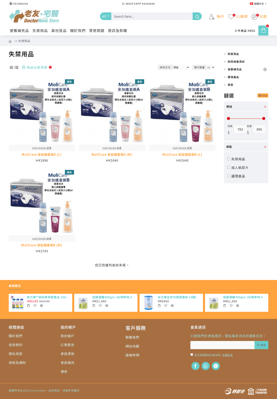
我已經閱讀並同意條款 (213, 355)
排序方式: (165, 67)
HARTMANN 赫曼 (42, 147)
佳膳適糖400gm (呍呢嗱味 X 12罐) (245, 297)
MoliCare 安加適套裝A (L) (42, 154)
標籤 (229, 147)
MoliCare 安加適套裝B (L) (182, 154)
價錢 (229, 106)
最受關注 (15, 286)
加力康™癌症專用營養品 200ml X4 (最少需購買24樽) (49, 297)
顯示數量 (199, 67)
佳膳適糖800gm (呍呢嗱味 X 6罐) (114, 297)
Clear (264, 95)
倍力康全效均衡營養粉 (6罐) (177, 297)
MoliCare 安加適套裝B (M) (41, 245)
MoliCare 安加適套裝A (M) (112, 154)
